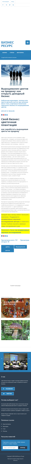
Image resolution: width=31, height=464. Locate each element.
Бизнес (4, 52)
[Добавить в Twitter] (7, 114)
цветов (7, 250)
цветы (8, 247)
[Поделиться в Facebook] (1, 114)
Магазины (20, 52)
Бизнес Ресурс (7, 44)
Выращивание (20, 247)
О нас (4, 428)
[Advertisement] (15, 22)
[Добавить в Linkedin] (5, 114)
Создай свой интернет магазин (8, 57)
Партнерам (5, 426)
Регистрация (5, 1)
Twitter (9, 393)
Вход (12, 1)
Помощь (5, 431)
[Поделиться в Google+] (3, 114)
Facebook (9, 389)
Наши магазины (7, 424)
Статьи (12, 52)
